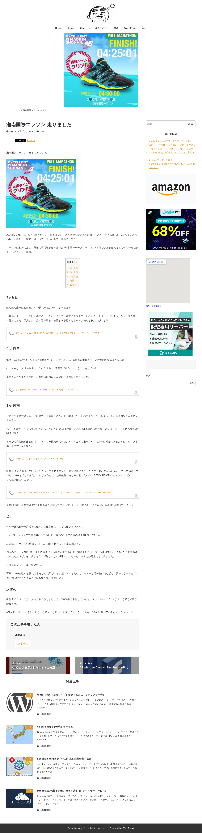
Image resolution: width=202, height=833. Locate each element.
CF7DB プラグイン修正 (160, 159)
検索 (190, 124)
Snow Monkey (75, 828)
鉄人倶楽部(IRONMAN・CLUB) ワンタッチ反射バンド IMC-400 (47, 389)
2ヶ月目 (72, 272)
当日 (70, 280)
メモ (42, 131)
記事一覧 (23, 643)
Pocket (31, 140)
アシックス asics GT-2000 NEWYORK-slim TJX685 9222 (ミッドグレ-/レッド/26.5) (58, 332)
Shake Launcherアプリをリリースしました (170, 140)
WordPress (128, 828)
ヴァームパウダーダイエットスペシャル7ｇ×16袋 (40, 458)
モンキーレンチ (101, 828)
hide (75, 261)
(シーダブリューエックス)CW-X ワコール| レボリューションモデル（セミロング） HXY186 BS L (64, 492)
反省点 (72, 284)
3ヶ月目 (72, 268)
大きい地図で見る (153, 305)
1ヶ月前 (72, 276)
